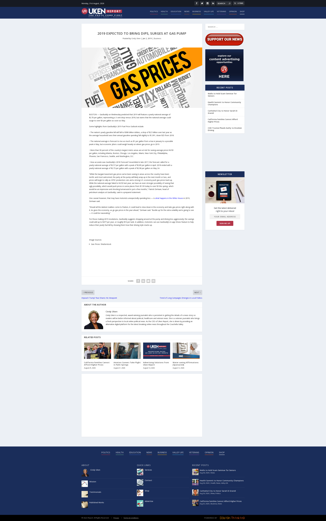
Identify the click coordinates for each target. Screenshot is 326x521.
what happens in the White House (169, 198)
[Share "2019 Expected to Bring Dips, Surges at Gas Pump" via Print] (153, 281)
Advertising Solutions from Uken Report (156, 363)
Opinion (233, 11)
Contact (148, 480)
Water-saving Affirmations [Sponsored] (186, 363)
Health (164, 11)
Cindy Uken (136, 38)
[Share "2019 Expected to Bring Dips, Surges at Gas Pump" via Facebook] (138, 281)
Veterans (221, 11)
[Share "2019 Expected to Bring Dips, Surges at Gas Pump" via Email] (148, 281)
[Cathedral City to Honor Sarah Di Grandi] (195, 492)
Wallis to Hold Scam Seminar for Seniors (222, 94)
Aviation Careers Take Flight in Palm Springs (127, 363)
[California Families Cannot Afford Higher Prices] (97, 351)
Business (196, 11)
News (186, 11)
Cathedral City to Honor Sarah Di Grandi (222, 112)
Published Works (96, 502)
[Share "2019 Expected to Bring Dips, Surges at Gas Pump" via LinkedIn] (143, 281)
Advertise (149, 501)
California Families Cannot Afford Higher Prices (97, 363)
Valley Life (209, 11)
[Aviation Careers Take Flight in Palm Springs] (127, 351)
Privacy (116, 518)
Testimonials (95, 492)
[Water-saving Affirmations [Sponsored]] (186, 351)
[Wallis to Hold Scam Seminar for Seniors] (195, 472)
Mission (92, 481)
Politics (154, 11)
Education (176, 11)
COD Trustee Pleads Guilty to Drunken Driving (225, 129)
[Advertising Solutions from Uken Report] (156, 351)
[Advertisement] (184, 151)
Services (148, 470)
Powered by (210, 518)
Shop (242, 11)
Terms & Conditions (131, 518)
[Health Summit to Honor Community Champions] (195, 482)
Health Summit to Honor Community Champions (224, 103)
